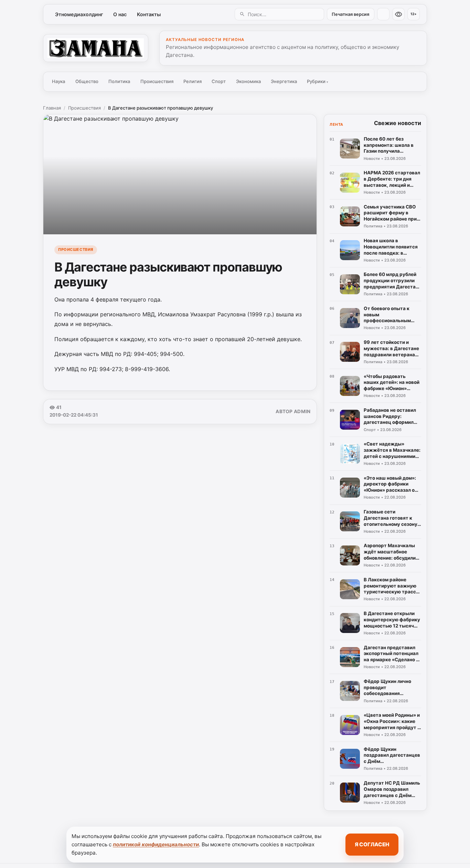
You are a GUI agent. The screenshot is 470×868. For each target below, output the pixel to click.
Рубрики (317, 81)
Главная (52, 108)
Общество (86, 81)
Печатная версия (350, 14)
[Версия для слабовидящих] (398, 14)
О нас (120, 14)
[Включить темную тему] (383, 14)
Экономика (248, 81)
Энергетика (284, 81)
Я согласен (372, 844)
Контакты (149, 14)
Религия (192, 81)
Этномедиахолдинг (79, 14)
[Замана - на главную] (95, 48)
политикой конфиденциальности (156, 844)
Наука (58, 81)
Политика (119, 81)
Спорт (219, 81)
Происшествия (156, 81)
